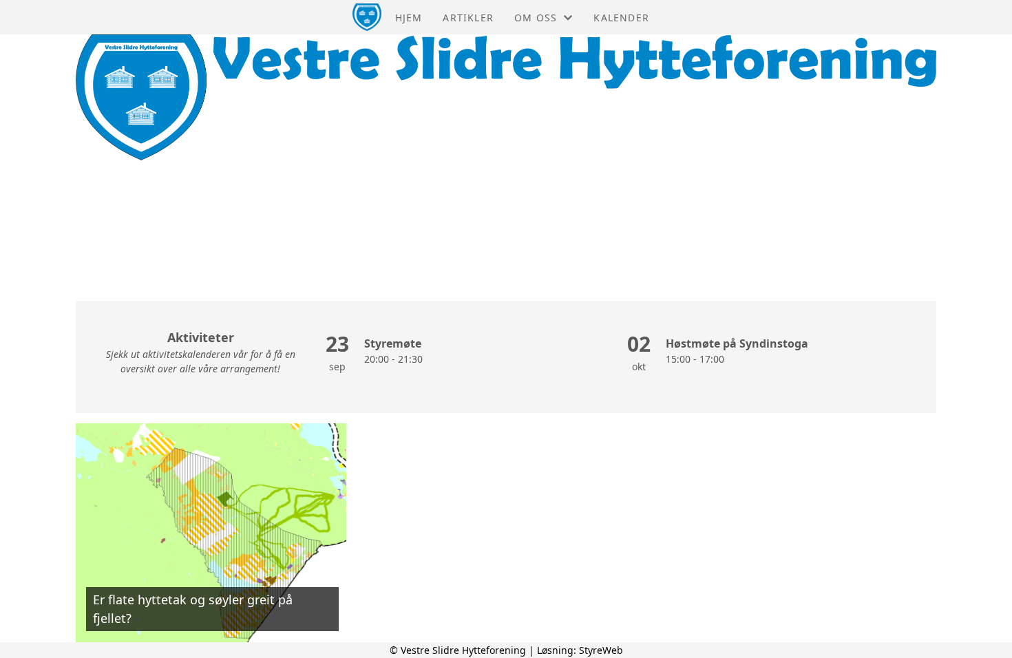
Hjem (409, 17)
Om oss (535, 17)
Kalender (621, 17)
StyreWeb (601, 650)
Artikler (468, 17)
